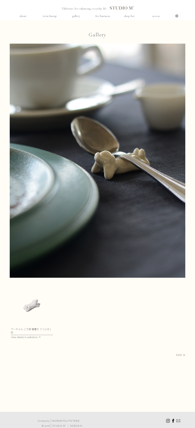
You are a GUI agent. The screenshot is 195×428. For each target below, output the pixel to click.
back (179, 355)
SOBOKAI (76, 425)
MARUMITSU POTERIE (66, 420)
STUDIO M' (59, 425)
